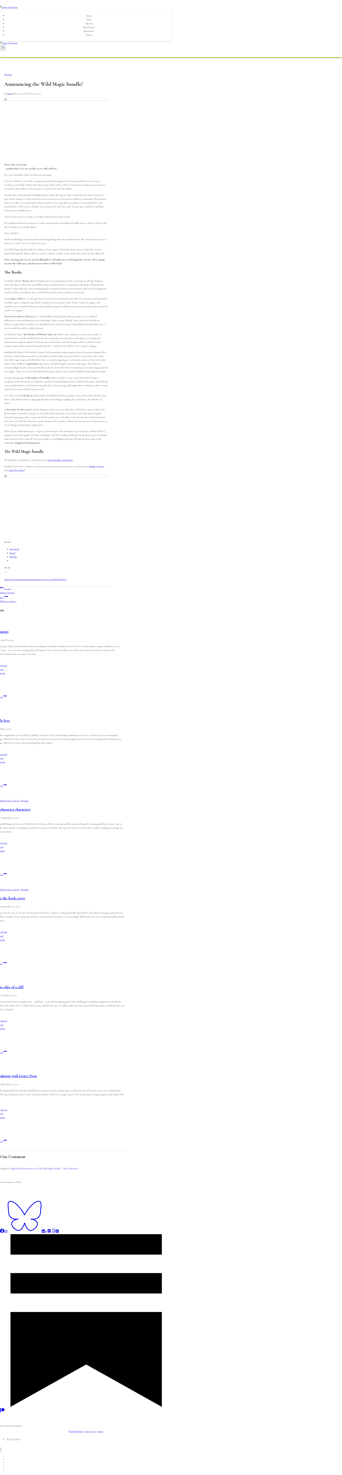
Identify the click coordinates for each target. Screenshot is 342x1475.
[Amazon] (46, 1232)
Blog (89, 19)
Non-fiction (89, 27)
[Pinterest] (57, 1232)
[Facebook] (2, 1232)
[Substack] (86, 1406)
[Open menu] (3, 48)
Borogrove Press (90, 1431)
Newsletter (89, 30)
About (89, 34)
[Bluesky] (24, 1232)
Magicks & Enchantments (17, 579)
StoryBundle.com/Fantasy (60, 460)
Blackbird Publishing (76, 1431)
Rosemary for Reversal (42, 579)
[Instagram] (5, 1232)
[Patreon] (2, 1411)
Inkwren (100, 1431)
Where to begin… (8, 599)
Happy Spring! (7, 591)
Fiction (89, 23)
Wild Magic (60, 579)
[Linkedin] (43, 1232)
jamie (9, 93)
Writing (8, 74)
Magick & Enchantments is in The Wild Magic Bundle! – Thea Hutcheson (44, 1168)
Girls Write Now (17, 470)
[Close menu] (0, 1450)
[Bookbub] (49, 1232)
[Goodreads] (53, 1232)
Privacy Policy (13, 1439)
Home (89, 15)
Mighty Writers (96, 466)
